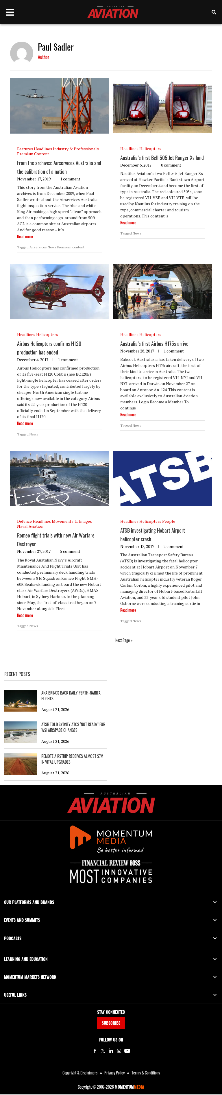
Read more (25, 236)
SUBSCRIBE (111, 1023)
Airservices (38, 247)
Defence (24, 521)
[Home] (111, 803)
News (52, 247)
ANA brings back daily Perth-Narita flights (71, 695)
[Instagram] (119, 1051)
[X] (103, 1051)
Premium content (70, 247)
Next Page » (124, 640)
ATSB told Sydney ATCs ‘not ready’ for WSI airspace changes (73, 727)
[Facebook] (95, 1051)
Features (25, 149)
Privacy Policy (114, 1073)
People (168, 521)
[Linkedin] (111, 1051)
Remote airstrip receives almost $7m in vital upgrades (72, 759)
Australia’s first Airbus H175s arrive (154, 343)
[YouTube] (127, 1051)
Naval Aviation (30, 526)
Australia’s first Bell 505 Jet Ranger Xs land (162, 157)
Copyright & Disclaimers (79, 1073)
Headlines (43, 149)
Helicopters (150, 148)
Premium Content (33, 153)
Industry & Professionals (76, 149)
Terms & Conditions (146, 1073)
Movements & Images (72, 521)
